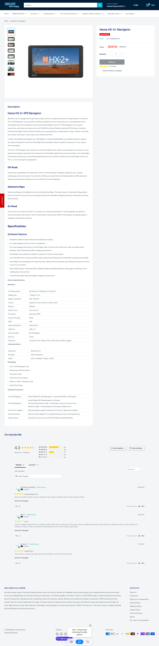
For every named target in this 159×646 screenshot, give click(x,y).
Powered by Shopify (11, 633)
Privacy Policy (135, 610)
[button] (139, 506)
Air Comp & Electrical (68, 14)
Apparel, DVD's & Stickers (91, 14)
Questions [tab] (32, 465)
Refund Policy (135, 603)
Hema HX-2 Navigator (22, 501)
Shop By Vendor (114, 14)
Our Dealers (130, 14)
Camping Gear (48, 14)
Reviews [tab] (19, 465)
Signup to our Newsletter (139, 599)
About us (133, 592)
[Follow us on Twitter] (61, 634)
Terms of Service (136, 613)
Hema (101, 39)
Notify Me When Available (112, 70)
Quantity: (103, 54)
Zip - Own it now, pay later (139, 620)
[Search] (99, 5)
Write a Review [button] (137, 448)
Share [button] (19, 506)
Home (6, 14)
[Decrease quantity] (110, 54)
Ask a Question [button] (118, 448)
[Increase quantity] (121, 54)
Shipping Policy (135, 606)
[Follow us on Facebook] (57, 634)
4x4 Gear (34, 14)
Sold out (112, 62)
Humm (132, 617)
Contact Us (134, 596)
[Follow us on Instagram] (65, 634)
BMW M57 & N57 (18, 14)
